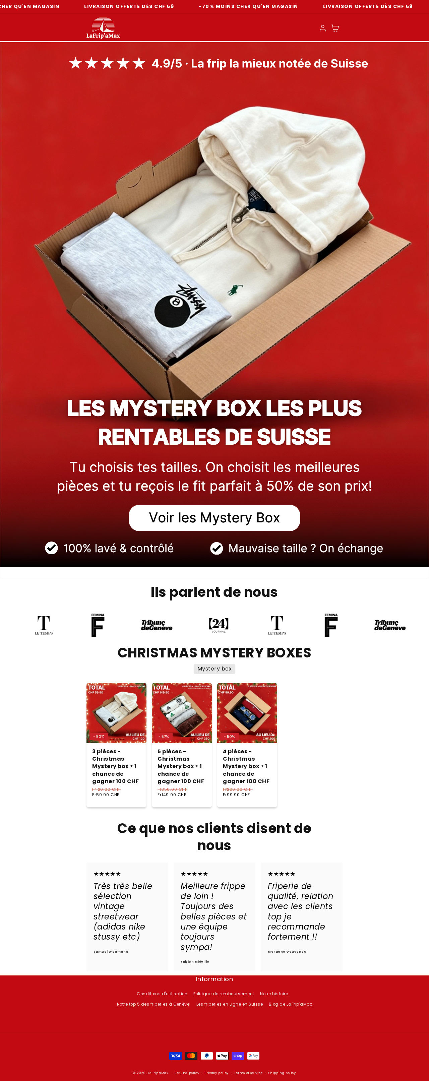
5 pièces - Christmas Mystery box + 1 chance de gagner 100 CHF (181, 766)
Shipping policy (282, 1073)
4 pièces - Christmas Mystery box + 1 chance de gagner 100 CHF (246, 766)
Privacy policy (216, 1073)
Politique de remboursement (223, 994)
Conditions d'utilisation (162, 994)
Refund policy (187, 1073)
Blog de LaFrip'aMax (290, 1004)
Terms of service (248, 1073)
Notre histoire (274, 994)
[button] (335, 28)
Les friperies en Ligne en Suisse (229, 1004)
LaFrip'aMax (158, 1073)
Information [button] (214, 979)
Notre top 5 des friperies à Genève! (154, 1004)
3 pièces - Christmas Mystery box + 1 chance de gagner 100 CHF (115, 766)
